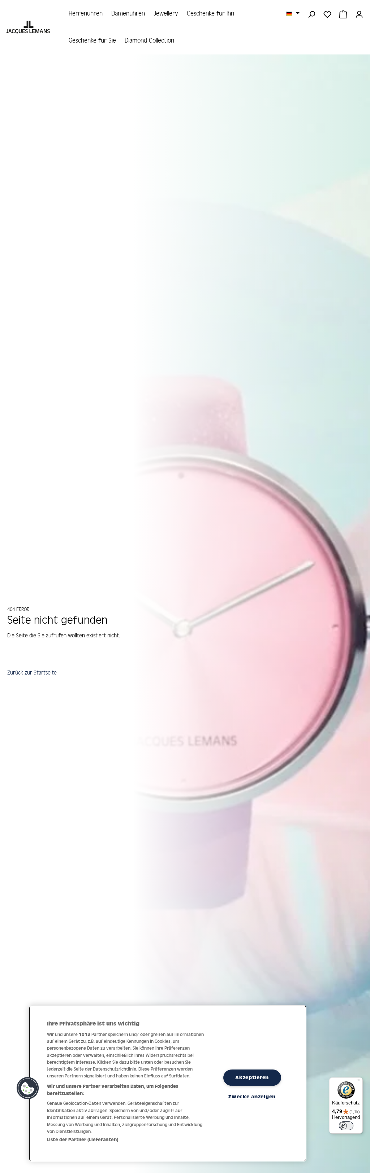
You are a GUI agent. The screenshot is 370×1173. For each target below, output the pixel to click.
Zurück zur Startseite (32, 672)
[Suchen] (311, 13)
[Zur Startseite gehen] (28, 27)
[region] (167, 1083)
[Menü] (358, 1081)
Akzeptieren (252, 1077)
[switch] (346, 1125)
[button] (27, 1088)
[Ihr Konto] (359, 13)
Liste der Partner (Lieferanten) (82, 1139)
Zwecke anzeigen (252, 1096)
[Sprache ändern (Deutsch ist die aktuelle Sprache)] (293, 13)
